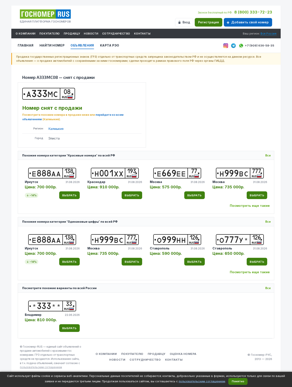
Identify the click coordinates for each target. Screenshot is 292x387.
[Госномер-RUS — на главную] (45, 14)
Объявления (82, 45)
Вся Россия (268, 33)
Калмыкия (55, 129)
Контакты (142, 33)
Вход (186, 22)
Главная (26, 45)
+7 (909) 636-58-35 (259, 45)
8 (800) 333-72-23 (253, 12)
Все (268, 155)
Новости (91, 33)
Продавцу (72, 33)
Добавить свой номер (250, 22)
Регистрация (208, 22)
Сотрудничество (116, 33)
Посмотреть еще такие (250, 206)
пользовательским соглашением (41, 367)
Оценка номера (183, 354)
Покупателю (49, 33)
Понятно (238, 381)
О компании (25, 33)
